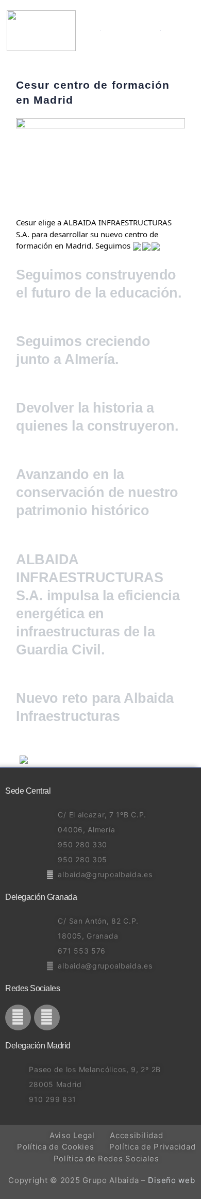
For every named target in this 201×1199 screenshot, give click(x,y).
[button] (188, 31)
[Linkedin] (47, 1017)
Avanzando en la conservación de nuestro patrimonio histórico (97, 492)
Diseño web (171, 1180)
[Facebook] (18, 1017)
